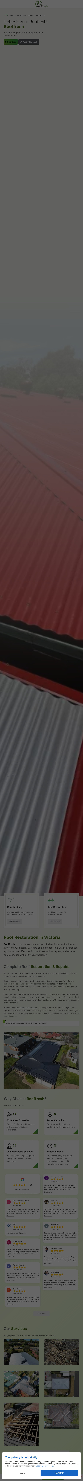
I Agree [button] (59, 1473)
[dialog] (41, 1465)
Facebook (47, 1466)
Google (38, 1466)
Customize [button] (22, 1473)
